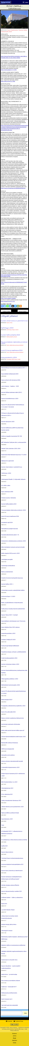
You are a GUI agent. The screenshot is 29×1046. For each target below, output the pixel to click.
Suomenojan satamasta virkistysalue (10, 724)
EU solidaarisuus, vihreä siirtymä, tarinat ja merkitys (14, 839)
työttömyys (9, 329)
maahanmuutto (4, 31)
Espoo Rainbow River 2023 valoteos (10, 627)
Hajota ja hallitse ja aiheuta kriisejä (10, 813)
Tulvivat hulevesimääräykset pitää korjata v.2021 (13, 736)
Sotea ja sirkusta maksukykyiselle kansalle (12, 761)
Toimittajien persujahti (7, 559)
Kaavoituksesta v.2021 (7, 819)
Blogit (14, 1038)
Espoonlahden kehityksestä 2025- (10, 374)
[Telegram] (10, 306)
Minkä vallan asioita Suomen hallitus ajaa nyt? (12, 730)
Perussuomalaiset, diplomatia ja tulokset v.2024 (14, 342)
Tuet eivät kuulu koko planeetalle (9, 1005)
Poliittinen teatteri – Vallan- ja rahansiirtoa (12, 897)
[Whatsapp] (7, 306)
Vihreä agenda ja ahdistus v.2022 (9, 679)
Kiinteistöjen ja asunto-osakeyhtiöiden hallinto (13, 590)
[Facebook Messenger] (15, 306)
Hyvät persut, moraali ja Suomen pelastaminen (13, 608)
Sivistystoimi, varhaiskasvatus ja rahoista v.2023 (13, 541)
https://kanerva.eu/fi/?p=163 (8, 301)
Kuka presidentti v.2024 (9, 357)
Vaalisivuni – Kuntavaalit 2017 (9, 986)
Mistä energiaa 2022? (6, 699)
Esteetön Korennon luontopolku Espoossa (12, 578)
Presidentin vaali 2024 (7, 522)
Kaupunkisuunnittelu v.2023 (8, 633)
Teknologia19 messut (6, 930)
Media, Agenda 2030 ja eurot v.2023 (10, 553)
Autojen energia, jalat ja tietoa (8, 924)
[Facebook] (2, 306)
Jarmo (14, 1036)
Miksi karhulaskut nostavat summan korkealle (13, 547)
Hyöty (14, 1042)
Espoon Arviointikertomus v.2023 (9, 398)
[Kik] (13, 306)
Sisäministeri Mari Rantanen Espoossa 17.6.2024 (13, 454)
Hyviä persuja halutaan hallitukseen (10, 645)
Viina (11, 322)
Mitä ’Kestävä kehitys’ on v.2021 (9, 782)
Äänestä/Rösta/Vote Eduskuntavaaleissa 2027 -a (13, 367)
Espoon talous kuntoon (7, 852)
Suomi (8, 30)
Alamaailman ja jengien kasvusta (9, 528)
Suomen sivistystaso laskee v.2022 (10, 664)
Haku (25, 1013)
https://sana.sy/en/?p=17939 (8, 81)
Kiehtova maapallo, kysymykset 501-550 (11, 436)
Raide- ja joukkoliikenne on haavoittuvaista (12, 602)
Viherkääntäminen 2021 (7, 788)
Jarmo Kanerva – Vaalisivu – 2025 (10, 386)
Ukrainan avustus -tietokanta (8, 498)
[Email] (18, 306)
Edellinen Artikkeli (6, 311)
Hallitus (25, 30)
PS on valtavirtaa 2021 (7, 794)
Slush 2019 (4, 903)
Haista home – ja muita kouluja (9, 974)
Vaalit (19, 359)
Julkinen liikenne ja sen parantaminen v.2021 (12, 806)
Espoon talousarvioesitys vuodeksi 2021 (11, 891)
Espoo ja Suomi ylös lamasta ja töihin (10, 380)
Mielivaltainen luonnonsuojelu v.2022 (10, 685)
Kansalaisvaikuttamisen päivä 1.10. (10, 535)
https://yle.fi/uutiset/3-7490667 (8, 298)
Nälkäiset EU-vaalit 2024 (7, 461)
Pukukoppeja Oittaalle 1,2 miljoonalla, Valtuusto (13, 479)
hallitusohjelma (10, 336)
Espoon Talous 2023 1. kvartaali (9, 615)
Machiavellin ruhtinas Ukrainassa (9, 742)
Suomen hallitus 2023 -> (7, 584)
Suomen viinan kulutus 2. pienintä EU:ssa (14, 321)
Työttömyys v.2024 (7, 328)
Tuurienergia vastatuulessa (8, 565)
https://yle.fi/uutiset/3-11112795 (9, 69)
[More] (20, 306)
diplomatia (12, 345)
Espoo (13, 329)
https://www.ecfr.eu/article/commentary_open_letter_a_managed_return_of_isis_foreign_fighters (14, 57)
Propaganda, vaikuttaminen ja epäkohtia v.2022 (13, 705)
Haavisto (21, 30)
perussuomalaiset (19, 345)
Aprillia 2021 (4, 846)
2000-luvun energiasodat (7, 749)
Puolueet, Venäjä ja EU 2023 (8, 639)
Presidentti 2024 (10, 359)
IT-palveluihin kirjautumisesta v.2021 (10, 767)
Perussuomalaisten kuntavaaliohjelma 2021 (12, 864)
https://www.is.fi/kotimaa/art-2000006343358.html (13, 188)
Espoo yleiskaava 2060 (7, 491)
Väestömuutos (14, 30)
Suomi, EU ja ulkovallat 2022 (8, 712)
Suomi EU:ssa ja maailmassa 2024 (11, 350)
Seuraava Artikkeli (23, 311)
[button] (14, 1024)
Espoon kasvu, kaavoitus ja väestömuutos (12, 870)
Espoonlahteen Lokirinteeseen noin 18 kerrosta (13, 621)
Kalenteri (14, 1040)
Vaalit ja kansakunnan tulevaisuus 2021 (11, 800)
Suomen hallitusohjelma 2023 (10, 335)
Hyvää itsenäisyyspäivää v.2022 (9, 658)
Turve (2, 825)
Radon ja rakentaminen (7, 572)
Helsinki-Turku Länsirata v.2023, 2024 (10, 448)
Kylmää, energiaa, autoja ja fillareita (10, 885)
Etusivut (14, 1033)
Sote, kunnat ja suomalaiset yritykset (10, 980)
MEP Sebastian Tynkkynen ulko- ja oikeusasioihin (13, 442)
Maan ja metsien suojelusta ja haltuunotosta (12, 718)
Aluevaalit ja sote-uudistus (8, 755)
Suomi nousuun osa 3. (6, 999)
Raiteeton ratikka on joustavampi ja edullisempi (13, 945)
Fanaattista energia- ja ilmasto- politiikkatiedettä (13, 652)
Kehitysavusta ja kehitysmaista (9, 993)
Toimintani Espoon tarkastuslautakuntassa (12, 858)
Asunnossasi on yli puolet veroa (9, 960)
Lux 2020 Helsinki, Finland (7, 910)
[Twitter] (5, 306)
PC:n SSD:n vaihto (5, 485)
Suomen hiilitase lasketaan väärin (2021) (11, 392)
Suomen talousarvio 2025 (7, 421)
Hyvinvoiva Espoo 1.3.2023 (8, 596)
